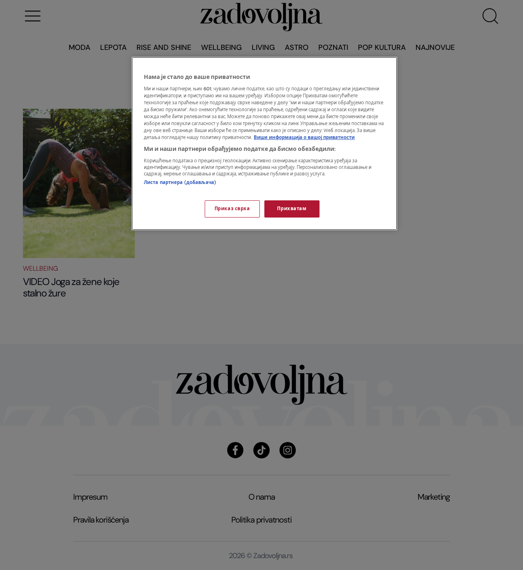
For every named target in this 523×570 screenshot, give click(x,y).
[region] (264, 143)
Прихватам (291, 209)
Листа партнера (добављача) (180, 183)
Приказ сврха (232, 209)
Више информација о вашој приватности (304, 138)
